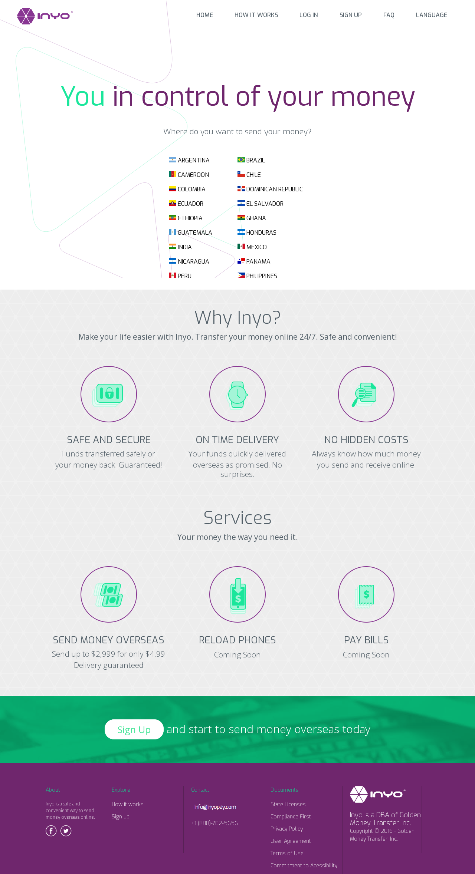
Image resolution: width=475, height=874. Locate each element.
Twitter (66, 831)
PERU (183, 276)
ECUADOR (189, 204)
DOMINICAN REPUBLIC (274, 189)
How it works (128, 804)
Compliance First (291, 816)
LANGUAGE (431, 15)
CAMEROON (192, 175)
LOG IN (308, 15)
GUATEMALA (194, 233)
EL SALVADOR (264, 204)
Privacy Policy (287, 828)
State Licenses (288, 804)
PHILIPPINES (261, 276)
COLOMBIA (191, 189)
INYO (45, 16)
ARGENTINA (193, 160)
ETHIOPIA (189, 218)
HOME (204, 15)
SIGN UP (351, 15)
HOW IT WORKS (256, 15)
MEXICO (256, 247)
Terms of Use (287, 853)
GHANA (255, 218)
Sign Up (134, 729)
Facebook (51, 831)
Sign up (121, 816)
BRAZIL (255, 160)
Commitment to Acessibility (304, 865)
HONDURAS (260, 233)
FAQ (388, 15)
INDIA (184, 247)
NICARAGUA (192, 262)
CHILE (253, 175)
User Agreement (291, 841)
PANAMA (258, 262)
